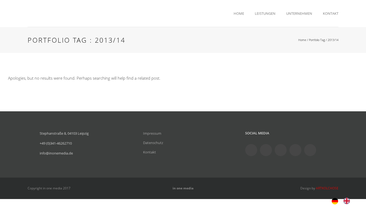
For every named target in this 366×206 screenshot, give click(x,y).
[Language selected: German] (343, 200)
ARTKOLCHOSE (327, 188)
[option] (348, 201)
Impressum (152, 133)
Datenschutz (153, 142)
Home (239, 13)
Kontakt (330, 13)
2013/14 (333, 40)
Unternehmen (299, 13)
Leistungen (265, 13)
